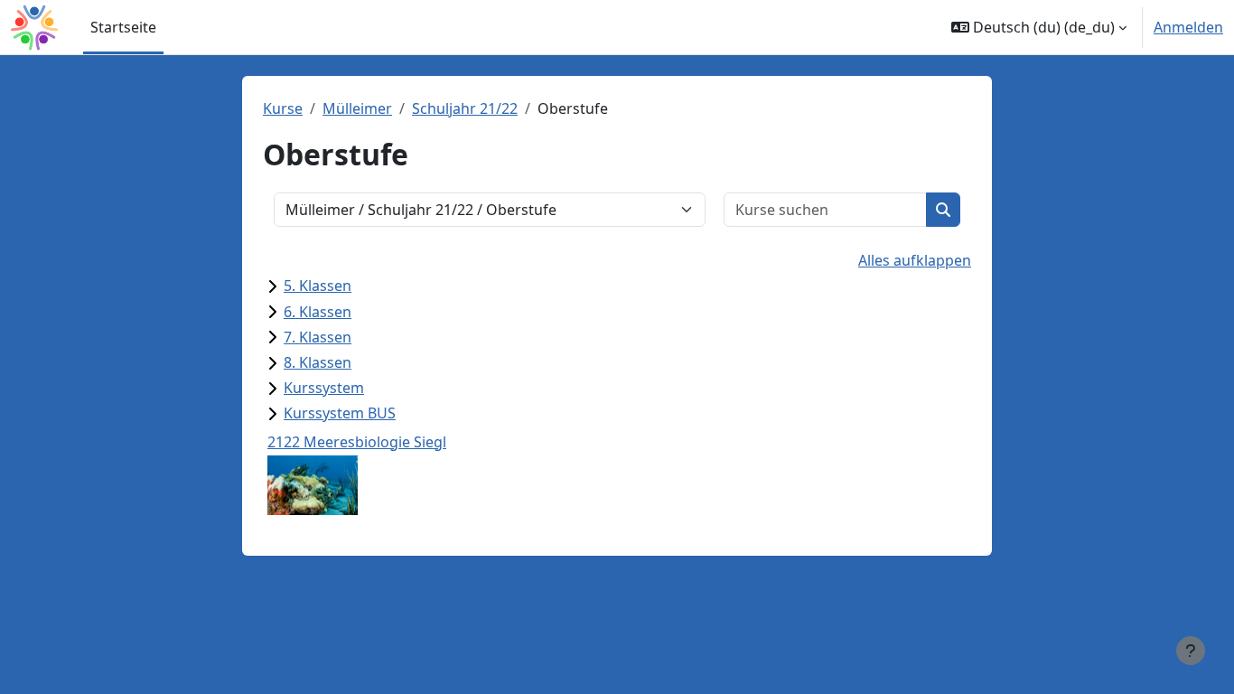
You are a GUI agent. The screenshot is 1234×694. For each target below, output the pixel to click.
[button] (1039, 27)
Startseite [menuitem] (123, 27)
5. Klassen (317, 285)
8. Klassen (317, 362)
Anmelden (1188, 27)
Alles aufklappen (914, 260)
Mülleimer (357, 108)
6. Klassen (317, 312)
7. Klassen (317, 337)
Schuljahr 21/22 (465, 108)
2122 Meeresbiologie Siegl (356, 442)
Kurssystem (324, 388)
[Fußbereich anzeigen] (1190, 650)
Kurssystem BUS (340, 413)
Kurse (283, 108)
